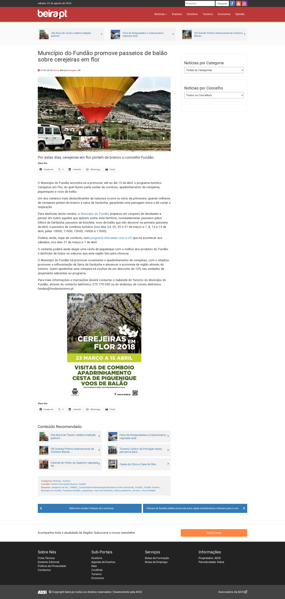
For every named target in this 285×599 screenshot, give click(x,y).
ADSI (139, 592)
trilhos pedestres (122, 490)
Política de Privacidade (52, 566)
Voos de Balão (149, 490)
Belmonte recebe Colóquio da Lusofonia (91, 508)
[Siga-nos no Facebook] (232, 3)
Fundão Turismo (152, 487)
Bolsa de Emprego (156, 562)
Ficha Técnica (46, 558)
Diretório (192, 14)
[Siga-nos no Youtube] (238, 3)
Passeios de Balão (72, 490)
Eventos (177, 14)
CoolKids (97, 570)
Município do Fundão (95, 214)
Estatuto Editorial (48, 562)
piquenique (87, 490)
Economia (224, 14)
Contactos (44, 570)
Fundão (82, 484)
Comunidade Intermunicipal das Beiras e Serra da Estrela (106, 487)
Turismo (208, 14)
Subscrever (214, 533)
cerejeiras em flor (59, 487)
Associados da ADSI (231, 592)
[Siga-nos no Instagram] (244, 3)
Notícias (160, 14)
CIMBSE (73, 487)
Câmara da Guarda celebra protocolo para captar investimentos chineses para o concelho (195, 508)
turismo (136, 490)
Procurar (222, 3)
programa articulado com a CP (110, 238)
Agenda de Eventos (103, 562)
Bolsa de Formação (157, 558)
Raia (94, 566)
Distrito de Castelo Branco (64, 484)
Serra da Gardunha (104, 490)
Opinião (240, 14)
